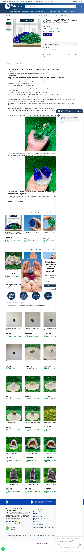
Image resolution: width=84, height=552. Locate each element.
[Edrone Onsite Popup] (42, 276)
